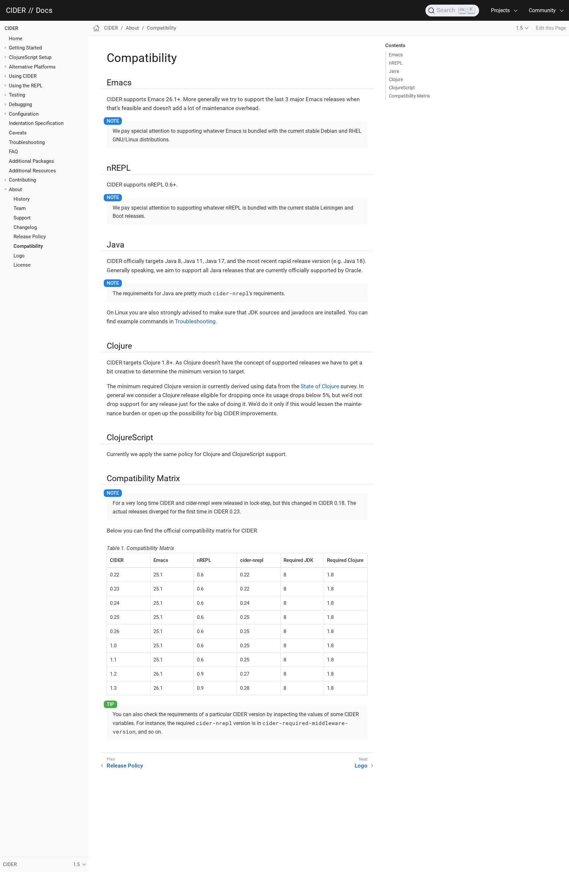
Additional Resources (32, 171)
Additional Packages (31, 161)
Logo (19, 256)
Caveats (18, 133)
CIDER (16, 10)
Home (15, 38)
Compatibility (28, 246)
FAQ (13, 152)
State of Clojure (320, 386)
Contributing (22, 180)
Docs (44, 10)
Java (394, 71)
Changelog (25, 227)
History (22, 199)
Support (22, 218)
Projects (500, 10)
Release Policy (30, 237)
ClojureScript (402, 87)
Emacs (396, 54)
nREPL (396, 63)
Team (20, 208)
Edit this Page (551, 28)
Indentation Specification (36, 123)
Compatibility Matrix (409, 96)
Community (542, 10)
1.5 (519, 28)
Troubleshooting (27, 142)
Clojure (396, 79)
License (22, 265)
